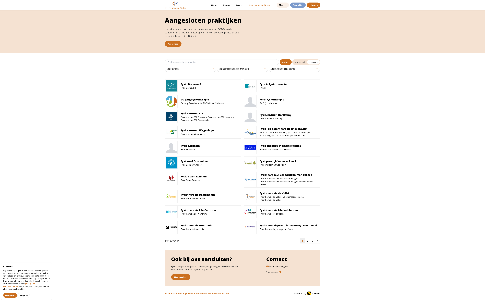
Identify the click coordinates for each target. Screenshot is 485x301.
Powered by (300, 293)
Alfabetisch (300, 62)
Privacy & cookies (173, 293)
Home (214, 5)
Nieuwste (313, 62)
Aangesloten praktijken (259, 5)
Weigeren (23, 295)
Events (239, 5)
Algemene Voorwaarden (195, 293)
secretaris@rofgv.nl (278, 266)
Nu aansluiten (180, 277)
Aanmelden (173, 44)
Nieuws (226, 5)
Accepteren (10, 295)
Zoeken (285, 62)
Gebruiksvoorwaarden (219, 293)
